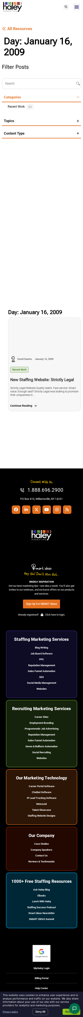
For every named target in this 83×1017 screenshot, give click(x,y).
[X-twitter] (36, 509)
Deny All (40, 1011)
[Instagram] (57, 509)
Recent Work (19, 369)
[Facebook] (16, 509)
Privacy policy (10, 1011)
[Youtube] (46, 509)
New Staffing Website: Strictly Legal (42, 379)
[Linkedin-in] (26, 509)
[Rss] (67, 509)
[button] (66, 7)
